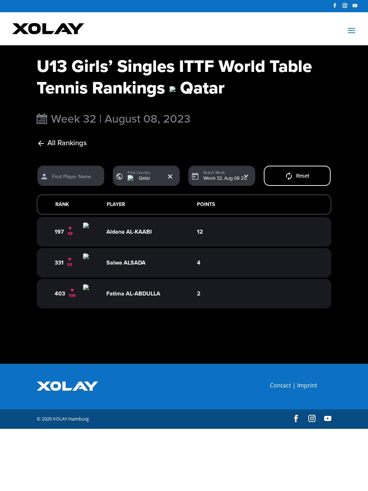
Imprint (307, 385)
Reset (302, 176)
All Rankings (67, 143)
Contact (280, 385)
